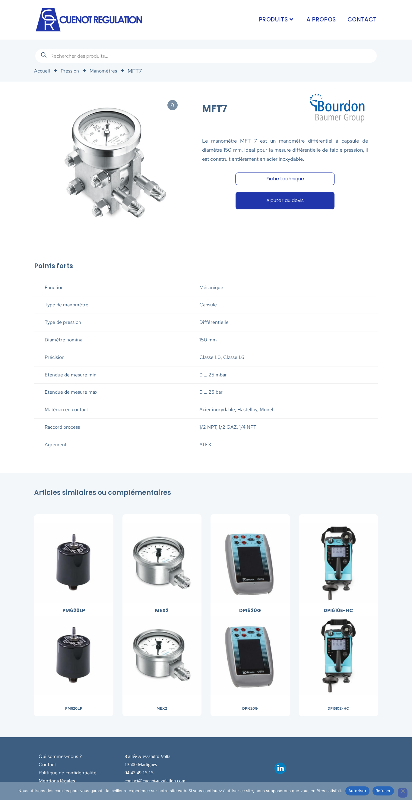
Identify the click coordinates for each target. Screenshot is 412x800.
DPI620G (250, 708)
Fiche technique (285, 178)
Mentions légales (57, 781)
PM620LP (73, 708)
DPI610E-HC (338, 708)
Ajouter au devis (285, 200)
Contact (47, 764)
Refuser (383, 790)
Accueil (42, 70)
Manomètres (103, 70)
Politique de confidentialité (68, 772)
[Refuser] (402, 793)
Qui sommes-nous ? (60, 756)
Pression (70, 70)
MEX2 (162, 708)
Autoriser (357, 790)
